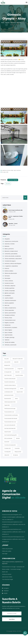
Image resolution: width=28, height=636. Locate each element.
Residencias (7, 325)
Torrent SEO (17, 448)
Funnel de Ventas (19, 375)
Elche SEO (17, 372)
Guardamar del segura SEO (10, 388)
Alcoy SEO (8, 183)
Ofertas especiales (9, 310)
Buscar (25, 197)
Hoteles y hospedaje (10, 290)
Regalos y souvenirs (9, 322)
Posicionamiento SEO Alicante (10, 418)
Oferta (16, 398)
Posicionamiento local (10, 320)
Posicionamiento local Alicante (11, 415)
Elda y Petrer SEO (8, 375)
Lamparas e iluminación (10, 300)
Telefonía (7, 340)
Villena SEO (6, 455)
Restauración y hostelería (11, 327)
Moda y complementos (10, 308)
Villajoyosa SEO (18, 451)
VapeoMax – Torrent (13, 223)
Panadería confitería (10, 315)
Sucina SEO (6, 441)
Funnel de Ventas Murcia (9, 382)
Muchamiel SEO (7, 398)
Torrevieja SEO (7, 451)
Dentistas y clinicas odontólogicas (13, 263)
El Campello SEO (7, 372)
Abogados (7, 239)
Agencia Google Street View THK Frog (11, 170)
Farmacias (7, 276)
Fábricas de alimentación (11, 273)
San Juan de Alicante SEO (9, 425)
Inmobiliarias (8, 295)
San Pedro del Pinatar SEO (9, 428)
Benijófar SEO (7, 365)
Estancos (7, 268)
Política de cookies (6, 551)
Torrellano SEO (7, 448)
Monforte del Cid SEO (8, 395)
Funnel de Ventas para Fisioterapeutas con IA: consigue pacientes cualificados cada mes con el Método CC (13, 539)
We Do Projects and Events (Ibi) (15, 210)
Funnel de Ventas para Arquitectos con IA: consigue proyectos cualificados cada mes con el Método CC (13, 524)
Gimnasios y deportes (15, 22)
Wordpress (15, 455)
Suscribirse (12, 619)
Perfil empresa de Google (9, 408)
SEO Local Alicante (8, 438)
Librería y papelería (9, 303)
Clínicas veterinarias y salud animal (13, 258)
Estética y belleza (9, 271)
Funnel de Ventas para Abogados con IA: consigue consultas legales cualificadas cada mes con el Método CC (13, 517)
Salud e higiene (8, 330)
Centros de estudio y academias (13, 256)
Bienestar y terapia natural (11, 251)
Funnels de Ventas (9, 283)
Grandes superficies (9, 288)
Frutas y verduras (9, 280)
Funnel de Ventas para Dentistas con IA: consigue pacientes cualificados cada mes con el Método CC (13, 532)
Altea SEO (16, 362)
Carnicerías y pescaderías (11, 253)
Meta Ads (7, 305)
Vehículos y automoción (10, 345)
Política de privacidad (7, 548)
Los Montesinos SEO (8, 392)
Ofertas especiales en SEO (9, 402)
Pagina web (7, 405)
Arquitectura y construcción (11, 241)
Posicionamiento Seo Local (10, 421)
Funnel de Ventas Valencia (10, 385)
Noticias (7, 22)
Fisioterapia (7, 278)
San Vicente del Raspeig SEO (10, 435)
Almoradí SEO (7, 362)
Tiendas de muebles (10, 342)
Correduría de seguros (10, 261)
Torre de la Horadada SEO (10, 445)
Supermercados (8, 335)
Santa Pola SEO (7, 431)
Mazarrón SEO (20, 392)
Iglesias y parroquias (9, 293)
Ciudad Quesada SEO (9, 368)
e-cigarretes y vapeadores (11, 266)
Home (2, 22)
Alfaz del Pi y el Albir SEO (18, 358)
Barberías (7, 246)
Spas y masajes (8, 332)
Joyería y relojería (9, 298)
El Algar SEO (20, 368)
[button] (25, 633)
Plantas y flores (8, 317)
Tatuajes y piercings (9, 337)
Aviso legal (4, 553)
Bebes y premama (9, 248)
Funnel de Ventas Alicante (9, 378)
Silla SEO (18, 438)
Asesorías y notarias (9, 243)
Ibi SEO (21, 388)
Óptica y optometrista (10, 312)
